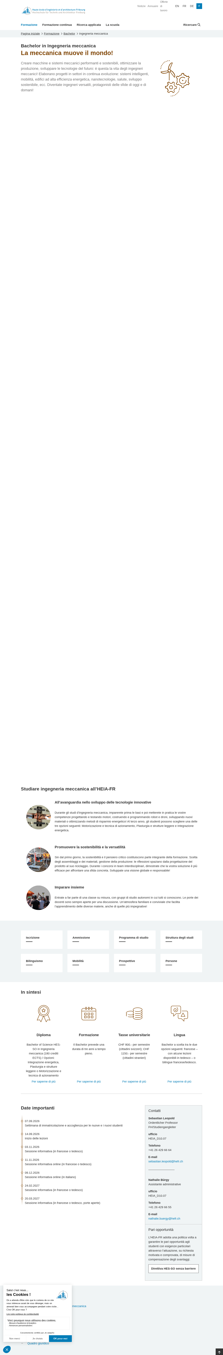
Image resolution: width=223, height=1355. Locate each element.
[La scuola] (43, 1013)
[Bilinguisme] (179, 1013)
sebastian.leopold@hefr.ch (165, 1161)
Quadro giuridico (38, 1343)
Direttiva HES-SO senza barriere (173, 1268)
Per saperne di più (44, 1081)
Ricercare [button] (190, 24)
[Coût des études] (134, 1013)
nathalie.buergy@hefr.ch (164, 1218)
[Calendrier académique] (89, 1013)
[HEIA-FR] (53, 11)
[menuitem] (141, 6)
